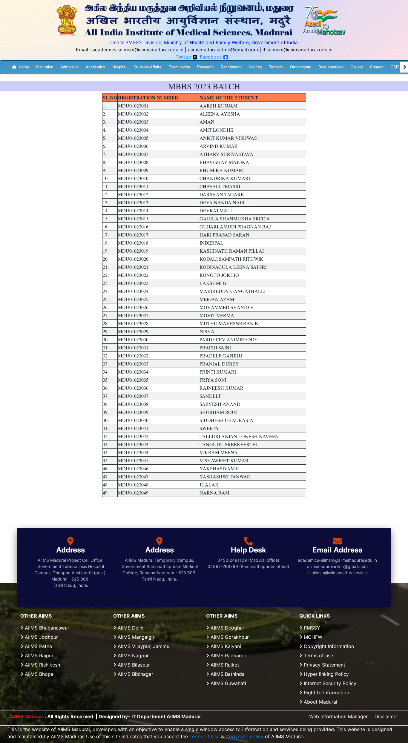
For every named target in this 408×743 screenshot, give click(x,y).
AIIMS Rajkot (224, 665)
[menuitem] (20, 67)
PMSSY (311, 628)
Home (24, 67)
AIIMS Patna (37, 646)
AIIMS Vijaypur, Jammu (142, 646)
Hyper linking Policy (325, 674)
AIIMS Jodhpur (40, 637)
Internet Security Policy (329, 683)
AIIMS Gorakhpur (229, 637)
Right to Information (325, 693)
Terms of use (317, 655)
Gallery (357, 67)
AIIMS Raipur (38, 655)
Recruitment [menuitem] (231, 67)
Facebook (211, 57)
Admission (69, 67)
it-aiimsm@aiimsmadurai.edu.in (297, 50)
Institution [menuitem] (44, 67)
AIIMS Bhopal (39, 674)
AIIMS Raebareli (227, 655)
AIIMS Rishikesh (41, 665)
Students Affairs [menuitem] (147, 67)
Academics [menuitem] (95, 67)
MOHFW (312, 637)
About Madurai (319, 702)
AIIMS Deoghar (226, 628)
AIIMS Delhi (129, 628)
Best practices (330, 67)
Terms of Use (204, 736)
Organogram (300, 67)
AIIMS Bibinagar (134, 674)
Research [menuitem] (205, 67)
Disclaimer (386, 716)
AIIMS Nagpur (132, 655)
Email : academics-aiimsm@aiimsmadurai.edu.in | (131, 50)
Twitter (183, 57)
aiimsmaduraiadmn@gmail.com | (224, 50)
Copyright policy (244, 736)
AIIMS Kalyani (225, 646)
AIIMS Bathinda (227, 674)
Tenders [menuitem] (276, 67)
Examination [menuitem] (179, 67)
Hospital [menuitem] (119, 67)
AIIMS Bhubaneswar (46, 628)
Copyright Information (328, 646)
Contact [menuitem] (377, 67)
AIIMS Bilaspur (133, 665)
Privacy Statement (323, 665)
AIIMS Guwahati (227, 683)
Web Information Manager (338, 716)
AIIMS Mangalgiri (136, 637)
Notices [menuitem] (255, 67)
